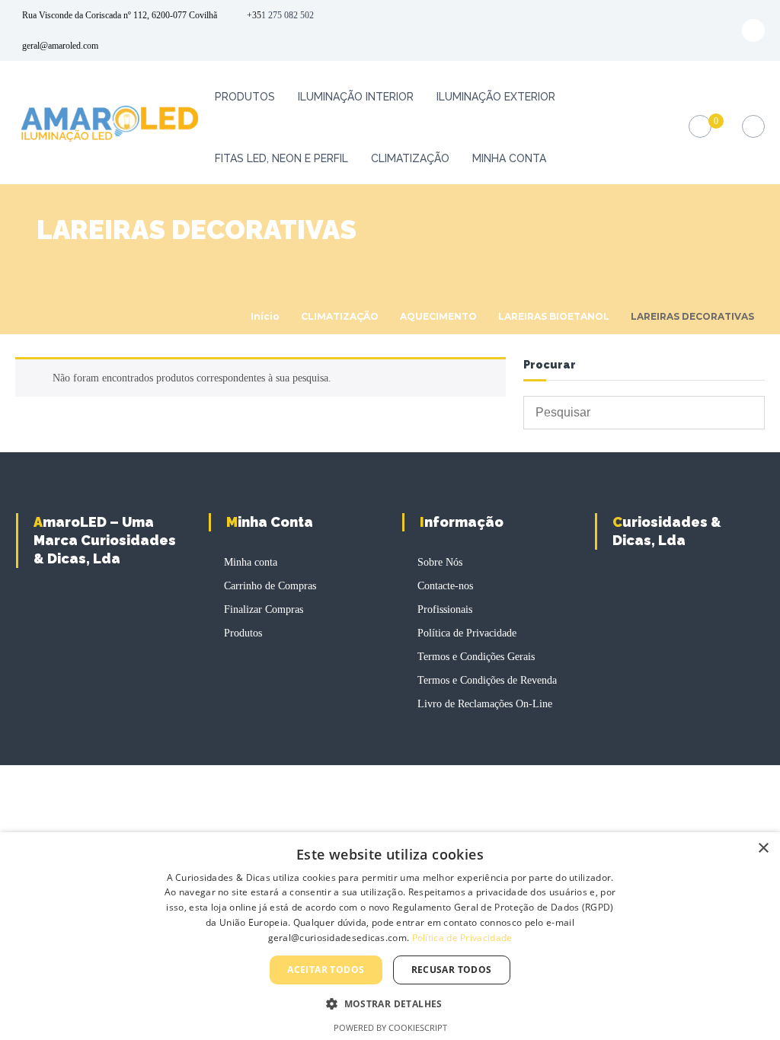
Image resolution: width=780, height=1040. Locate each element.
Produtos (245, 97)
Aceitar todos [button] (325, 969)
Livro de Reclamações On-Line (484, 704)
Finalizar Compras (263, 609)
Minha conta (509, 158)
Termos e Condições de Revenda (487, 680)
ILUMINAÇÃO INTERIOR (356, 97)
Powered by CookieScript (390, 1027)
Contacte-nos (445, 586)
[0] (699, 126)
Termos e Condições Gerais (476, 656)
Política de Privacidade (466, 633)
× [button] (763, 848)
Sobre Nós (439, 562)
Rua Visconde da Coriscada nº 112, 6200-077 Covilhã (119, 15)
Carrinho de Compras (270, 586)
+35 (254, 15)
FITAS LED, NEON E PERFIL (281, 158)
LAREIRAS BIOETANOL (553, 316)
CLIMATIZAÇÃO (410, 158)
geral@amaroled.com (60, 45)
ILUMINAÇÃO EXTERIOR (495, 97)
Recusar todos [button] (451, 969)
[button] (390, 1003)
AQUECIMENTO (438, 316)
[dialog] (390, 936)
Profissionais (444, 609)
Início (265, 316)
